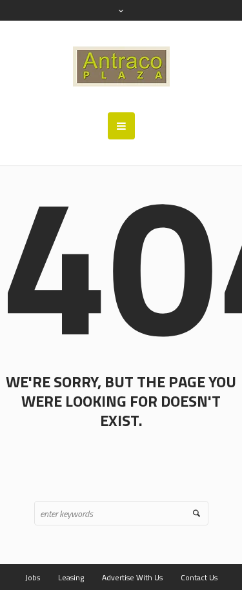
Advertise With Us (132, 577)
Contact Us (199, 577)
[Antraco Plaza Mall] (121, 66)
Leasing (71, 577)
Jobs (32, 577)
